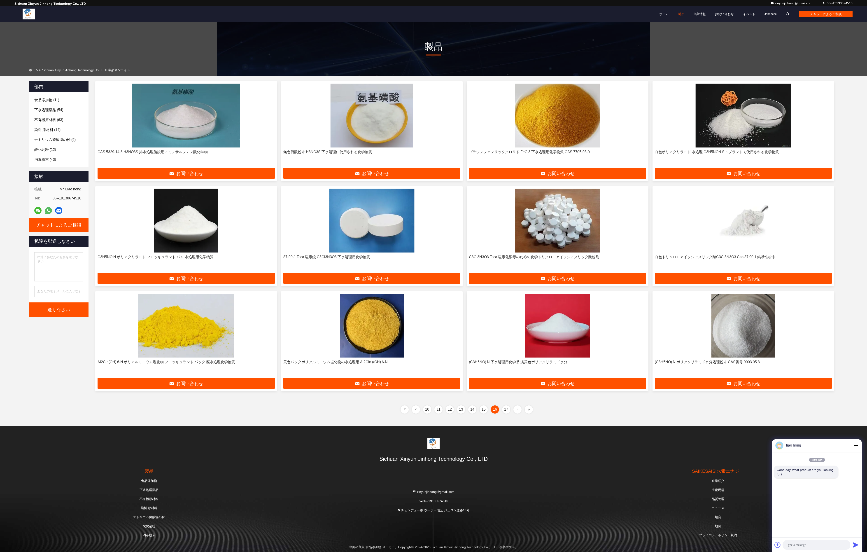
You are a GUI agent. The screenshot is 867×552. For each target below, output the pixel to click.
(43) (45, 159)
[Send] (855, 545)
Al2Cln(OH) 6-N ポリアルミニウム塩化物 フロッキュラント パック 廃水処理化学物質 (166, 362)
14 (472, 409)
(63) (48, 120)
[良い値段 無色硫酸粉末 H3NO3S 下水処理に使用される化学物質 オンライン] (372, 115)
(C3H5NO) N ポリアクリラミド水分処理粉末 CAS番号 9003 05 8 (707, 362)
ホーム (664, 14)
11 (438, 409)
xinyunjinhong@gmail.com (794, 3)
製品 (681, 14)
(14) (47, 130)
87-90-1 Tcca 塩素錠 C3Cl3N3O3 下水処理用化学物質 (326, 257)
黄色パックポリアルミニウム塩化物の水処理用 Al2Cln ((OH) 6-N (335, 362)
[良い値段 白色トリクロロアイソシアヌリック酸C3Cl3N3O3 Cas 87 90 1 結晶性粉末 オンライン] (743, 221)
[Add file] (777, 545)
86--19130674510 (839, 3)
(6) (55, 140)
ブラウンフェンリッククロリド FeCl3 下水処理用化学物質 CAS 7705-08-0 (529, 152)
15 (484, 409)
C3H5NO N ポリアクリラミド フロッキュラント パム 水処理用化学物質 (156, 257)
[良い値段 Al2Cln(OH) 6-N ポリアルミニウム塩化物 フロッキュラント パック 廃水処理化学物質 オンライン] (186, 326)
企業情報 (699, 14)
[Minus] (855, 445)
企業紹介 (718, 481)
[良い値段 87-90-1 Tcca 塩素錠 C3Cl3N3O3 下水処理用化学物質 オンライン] (372, 221)
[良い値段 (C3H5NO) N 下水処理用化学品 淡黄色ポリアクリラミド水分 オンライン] (557, 326)
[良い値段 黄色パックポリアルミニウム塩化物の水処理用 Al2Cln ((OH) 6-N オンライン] (372, 326)
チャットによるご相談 (826, 14)
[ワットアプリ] (48, 210)
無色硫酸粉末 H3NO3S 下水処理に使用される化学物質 (327, 152)
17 (506, 409)
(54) (48, 110)
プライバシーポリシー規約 (718, 535)
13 (461, 409)
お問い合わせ (724, 14)
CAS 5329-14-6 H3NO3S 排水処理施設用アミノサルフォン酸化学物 (153, 152)
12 (450, 409)
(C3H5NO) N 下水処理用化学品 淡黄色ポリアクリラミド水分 (518, 362)
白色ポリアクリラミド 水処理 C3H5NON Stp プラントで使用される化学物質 (717, 152)
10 (427, 409)
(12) (45, 150)
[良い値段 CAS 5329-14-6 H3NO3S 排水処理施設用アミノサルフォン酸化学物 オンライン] (186, 115)
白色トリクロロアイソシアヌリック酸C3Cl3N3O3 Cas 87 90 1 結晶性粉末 (715, 257)
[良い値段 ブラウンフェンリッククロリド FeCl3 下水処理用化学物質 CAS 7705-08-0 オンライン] (557, 115)
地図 (718, 526)
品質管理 (718, 499)
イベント (749, 14)
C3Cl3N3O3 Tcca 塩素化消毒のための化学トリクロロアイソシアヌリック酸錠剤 (534, 257)
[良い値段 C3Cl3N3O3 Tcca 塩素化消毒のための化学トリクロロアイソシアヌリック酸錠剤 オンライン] (557, 221)
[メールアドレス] (59, 210)
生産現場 (718, 490)
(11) (46, 100)
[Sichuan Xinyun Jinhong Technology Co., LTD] (28, 14)
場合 (718, 517)
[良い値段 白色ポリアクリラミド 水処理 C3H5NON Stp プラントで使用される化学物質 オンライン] (743, 115)
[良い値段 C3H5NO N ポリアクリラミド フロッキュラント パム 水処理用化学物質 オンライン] (186, 221)
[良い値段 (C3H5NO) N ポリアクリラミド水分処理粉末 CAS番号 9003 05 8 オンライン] (743, 326)
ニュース (718, 508)
